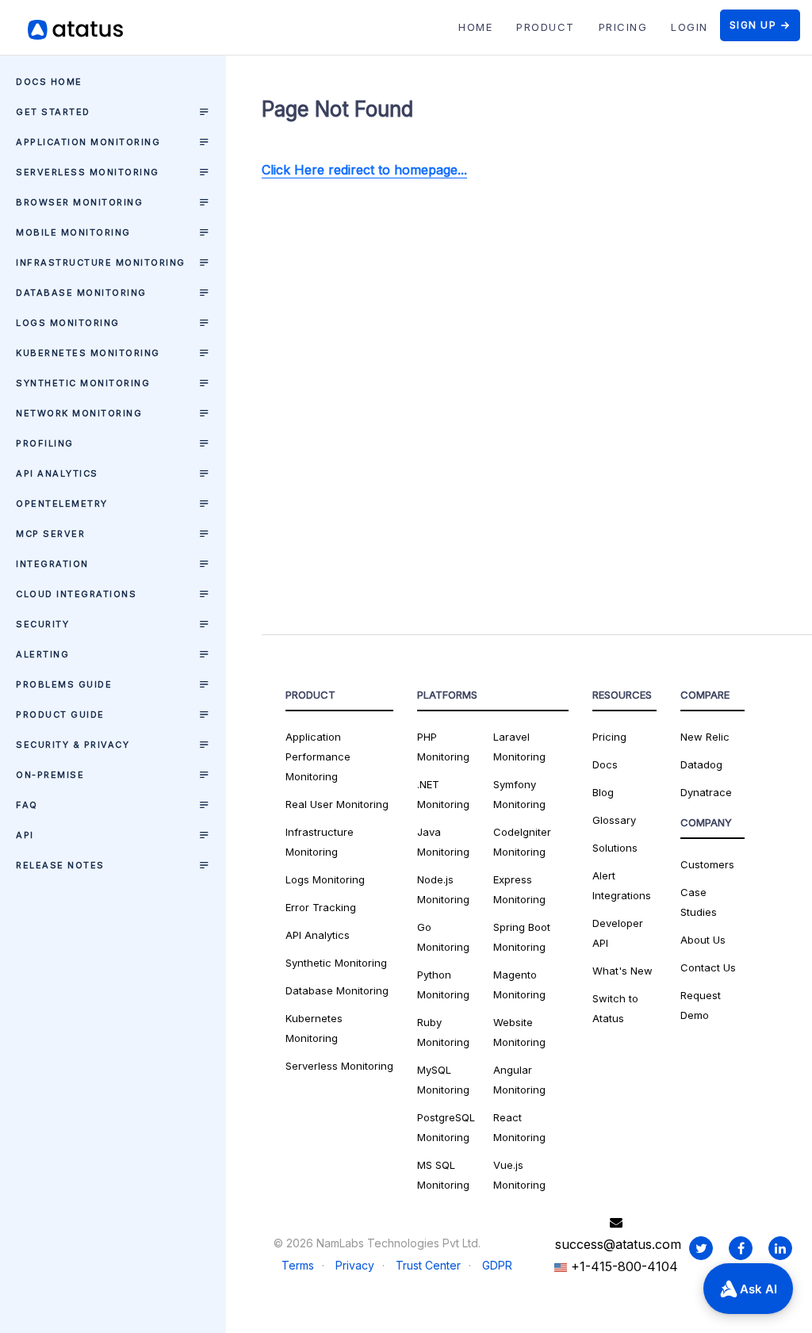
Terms (298, 1265)
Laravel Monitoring (519, 746)
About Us (703, 939)
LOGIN (689, 27)
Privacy (354, 1265)
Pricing (609, 736)
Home (475, 27)
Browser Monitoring (79, 202)
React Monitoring (519, 1127)
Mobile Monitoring (73, 232)
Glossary (614, 820)
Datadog (701, 764)
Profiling (45, 443)
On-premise (50, 774)
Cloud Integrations (76, 593)
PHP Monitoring (443, 746)
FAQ (27, 804)
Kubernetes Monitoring (88, 352)
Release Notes (60, 865)
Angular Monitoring (519, 1079)
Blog (603, 792)
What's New (622, 970)
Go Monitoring (443, 937)
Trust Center (428, 1265)
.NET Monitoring (443, 794)
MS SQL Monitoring (443, 1175)
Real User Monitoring (337, 804)
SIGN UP (753, 25)
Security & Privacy (72, 744)
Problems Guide (64, 684)
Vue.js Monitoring (519, 1175)
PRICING (623, 27)
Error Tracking (320, 907)
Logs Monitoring (68, 322)
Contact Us (708, 967)
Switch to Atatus (615, 1008)
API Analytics (57, 473)
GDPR (497, 1265)
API (25, 835)
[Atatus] (95, 30)
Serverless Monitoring (87, 172)
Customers (707, 864)
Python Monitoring (443, 984)
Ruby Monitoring (443, 1032)
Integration (52, 563)
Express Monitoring (519, 889)
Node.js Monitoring (443, 889)
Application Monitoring (88, 141)
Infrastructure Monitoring (101, 262)
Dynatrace (706, 792)
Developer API (617, 933)
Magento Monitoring (519, 984)
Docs (605, 764)
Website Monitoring (519, 1032)
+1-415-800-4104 (622, 1266)
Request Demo (700, 1005)
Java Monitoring (443, 841)
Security (42, 624)
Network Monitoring (79, 413)
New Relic (705, 736)
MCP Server (50, 533)
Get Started (53, 111)
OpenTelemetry (62, 503)
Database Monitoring (81, 292)
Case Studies (698, 902)
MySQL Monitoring (443, 1079)
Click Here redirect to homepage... (364, 170)
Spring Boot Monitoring (521, 937)
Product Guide (60, 714)
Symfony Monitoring (519, 794)
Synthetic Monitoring (83, 383)
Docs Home (49, 81)
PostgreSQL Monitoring (446, 1127)
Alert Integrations (621, 885)
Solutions (615, 847)
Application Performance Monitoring (317, 756)
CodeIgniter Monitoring (522, 841)
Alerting (42, 654)
